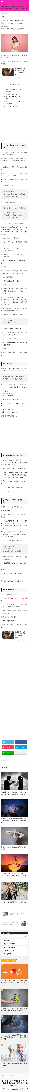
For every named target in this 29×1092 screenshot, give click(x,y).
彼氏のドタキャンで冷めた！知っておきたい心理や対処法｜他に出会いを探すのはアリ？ (13, 821)
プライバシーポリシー (10, 1075)
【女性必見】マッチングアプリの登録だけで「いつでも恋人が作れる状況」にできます (13, 875)
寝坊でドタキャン (11, 94)
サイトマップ (19, 1075)
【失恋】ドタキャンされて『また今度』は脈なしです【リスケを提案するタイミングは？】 (14, 982)
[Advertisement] (14, 127)
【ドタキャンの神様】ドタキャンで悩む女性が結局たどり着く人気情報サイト (14, 8)
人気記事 (6, 940)
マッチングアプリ (9, 950)
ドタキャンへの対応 (9, 947)
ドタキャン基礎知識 (9, 944)
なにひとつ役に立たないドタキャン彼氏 (14, 102)
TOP (3, 1075)
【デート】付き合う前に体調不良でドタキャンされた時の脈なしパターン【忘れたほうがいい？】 (14, 1037)
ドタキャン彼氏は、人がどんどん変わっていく (14, 90)
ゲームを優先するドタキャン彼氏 (14, 98)
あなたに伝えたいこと (12, 106)
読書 (4, 760)
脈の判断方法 (7, 954)
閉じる (17, 84)
